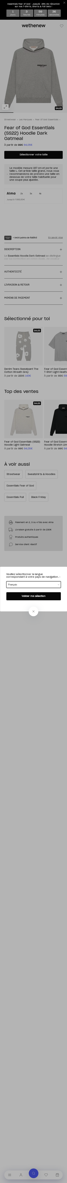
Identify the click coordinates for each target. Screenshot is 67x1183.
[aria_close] (33, 611)
